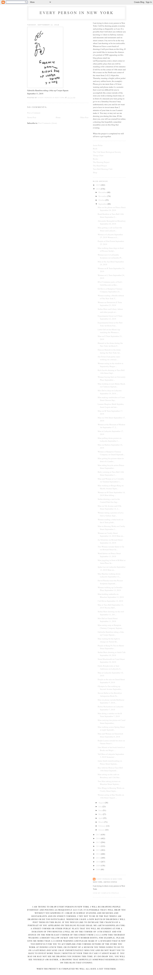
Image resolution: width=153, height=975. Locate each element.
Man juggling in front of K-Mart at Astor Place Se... (112, 562)
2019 (98, 185)
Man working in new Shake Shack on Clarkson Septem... (111, 385)
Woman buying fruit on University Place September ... (112, 378)
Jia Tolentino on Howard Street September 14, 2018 (110, 541)
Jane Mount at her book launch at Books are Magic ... (111, 749)
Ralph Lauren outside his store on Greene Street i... (111, 742)
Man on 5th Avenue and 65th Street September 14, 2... (109, 507)
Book (95, 148)
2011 (98, 857)
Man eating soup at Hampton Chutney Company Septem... (110, 626)
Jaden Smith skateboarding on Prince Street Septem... (110, 762)
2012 (98, 854)
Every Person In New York (77, 12)
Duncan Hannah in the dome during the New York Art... (109, 351)
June (100, 810)
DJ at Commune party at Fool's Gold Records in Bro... (110, 283)
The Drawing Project (101, 162)
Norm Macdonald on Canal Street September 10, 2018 (111, 660)
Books (95, 159)
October (101, 200)
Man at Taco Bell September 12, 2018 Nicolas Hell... (111, 606)
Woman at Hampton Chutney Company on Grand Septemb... (111, 453)
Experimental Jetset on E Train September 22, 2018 (110, 317)
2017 (98, 834)
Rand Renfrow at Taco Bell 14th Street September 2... (111, 215)
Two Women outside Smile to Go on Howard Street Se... (111, 548)
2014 (98, 846)
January (101, 829)
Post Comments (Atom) (47, 123)
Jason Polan (97, 145)
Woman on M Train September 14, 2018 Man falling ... (111, 494)
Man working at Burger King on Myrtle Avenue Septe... (111, 487)
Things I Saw (98, 155)
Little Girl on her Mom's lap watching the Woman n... (109, 331)
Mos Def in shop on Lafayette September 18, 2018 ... (110, 392)
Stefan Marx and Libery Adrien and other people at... (110, 310)
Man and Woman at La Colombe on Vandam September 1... (111, 480)
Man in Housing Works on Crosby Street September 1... (111, 528)
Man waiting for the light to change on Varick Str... (109, 640)
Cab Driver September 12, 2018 (110, 601)
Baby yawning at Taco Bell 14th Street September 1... (111, 473)
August (101, 802)
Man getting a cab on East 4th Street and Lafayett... (110, 229)
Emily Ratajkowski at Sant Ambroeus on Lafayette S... (110, 667)
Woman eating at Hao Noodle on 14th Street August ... (111, 796)
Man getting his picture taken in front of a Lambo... (111, 460)
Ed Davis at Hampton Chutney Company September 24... (110, 290)
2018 (98, 188)
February (102, 826)
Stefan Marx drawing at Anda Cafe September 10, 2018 (112, 654)
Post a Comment (33, 112)
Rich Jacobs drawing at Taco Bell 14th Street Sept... (111, 372)
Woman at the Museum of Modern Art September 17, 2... (111, 426)
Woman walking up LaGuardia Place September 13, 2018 (110, 589)
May (100, 814)
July (100, 806)
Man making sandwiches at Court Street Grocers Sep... (111, 399)
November (102, 196)
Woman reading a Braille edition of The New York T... (111, 297)
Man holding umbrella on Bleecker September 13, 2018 (111, 595)
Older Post (84, 117)
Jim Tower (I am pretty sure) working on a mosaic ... (109, 358)
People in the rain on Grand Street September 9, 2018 (111, 681)
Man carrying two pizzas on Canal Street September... (111, 721)
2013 (98, 850)
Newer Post (31, 117)
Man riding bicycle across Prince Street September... (111, 467)
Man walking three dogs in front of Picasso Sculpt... (111, 249)
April (100, 818)
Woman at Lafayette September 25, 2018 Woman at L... (110, 236)
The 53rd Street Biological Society (107, 152)
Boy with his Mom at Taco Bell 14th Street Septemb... (110, 769)
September (102, 204)
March (101, 822)
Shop (95, 172)
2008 (98, 869)
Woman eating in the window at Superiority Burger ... (110, 365)
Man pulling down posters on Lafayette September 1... (109, 439)
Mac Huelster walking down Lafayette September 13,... (109, 575)
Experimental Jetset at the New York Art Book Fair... (110, 324)
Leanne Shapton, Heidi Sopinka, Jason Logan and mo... (111, 405)
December (102, 192)
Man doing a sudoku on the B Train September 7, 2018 (110, 715)
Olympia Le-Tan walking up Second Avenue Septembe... (110, 688)
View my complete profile (106, 893)
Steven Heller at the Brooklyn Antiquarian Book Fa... (110, 694)
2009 (98, 865)
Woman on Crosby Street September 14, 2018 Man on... (111, 534)
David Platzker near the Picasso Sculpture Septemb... (110, 582)
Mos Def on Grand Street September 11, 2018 (108, 620)
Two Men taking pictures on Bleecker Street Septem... (109, 783)
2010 (98, 861)
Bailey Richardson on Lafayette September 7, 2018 (110, 708)
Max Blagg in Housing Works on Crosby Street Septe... (111, 789)
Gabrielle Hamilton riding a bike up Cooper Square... (111, 633)
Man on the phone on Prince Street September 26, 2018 (112, 209)
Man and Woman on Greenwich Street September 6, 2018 (110, 735)
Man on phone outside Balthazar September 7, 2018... (111, 701)
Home (58, 117)
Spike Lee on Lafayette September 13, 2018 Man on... (111, 568)
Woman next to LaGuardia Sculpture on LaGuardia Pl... (110, 256)
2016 (98, 838)
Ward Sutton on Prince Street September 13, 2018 (109, 555)
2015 (98, 842)
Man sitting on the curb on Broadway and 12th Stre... (109, 776)
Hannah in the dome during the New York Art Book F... (110, 344)
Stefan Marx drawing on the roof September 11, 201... (111, 613)
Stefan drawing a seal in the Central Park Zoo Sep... (109, 500)
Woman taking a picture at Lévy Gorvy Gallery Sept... (111, 514)
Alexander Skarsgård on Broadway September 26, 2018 (112, 222)
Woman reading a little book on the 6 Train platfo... (110, 521)
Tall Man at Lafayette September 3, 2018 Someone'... (111, 755)
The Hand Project (100, 165)
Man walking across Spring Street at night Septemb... (111, 728)
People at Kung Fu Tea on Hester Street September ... (111, 647)
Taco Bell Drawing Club (103, 169)
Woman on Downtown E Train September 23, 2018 (110, 304)
